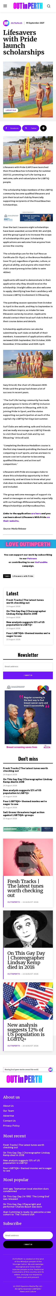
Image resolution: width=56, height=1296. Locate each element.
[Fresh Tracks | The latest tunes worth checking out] (28, 857)
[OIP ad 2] (28, 1069)
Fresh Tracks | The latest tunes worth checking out (25, 601)
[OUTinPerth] (6, 23)
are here (36, 513)
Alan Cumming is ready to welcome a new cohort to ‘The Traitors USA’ (27, 1213)
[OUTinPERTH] (28, 5)
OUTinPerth (16, 23)
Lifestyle (11, 110)
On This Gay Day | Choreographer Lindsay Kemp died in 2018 (26, 612)
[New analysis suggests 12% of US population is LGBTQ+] (28, 1001)
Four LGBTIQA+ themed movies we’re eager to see (28, 634)
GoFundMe (41, 562)
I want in (28, 675)
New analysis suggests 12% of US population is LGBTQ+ (25, 623)
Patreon (32, 558)
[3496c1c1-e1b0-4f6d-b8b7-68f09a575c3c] (28, 829)
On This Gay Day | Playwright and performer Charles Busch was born (22, 1205)
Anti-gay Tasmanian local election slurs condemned (26, 1190)
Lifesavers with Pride (23, 576)
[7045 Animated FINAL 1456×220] (28, 217)
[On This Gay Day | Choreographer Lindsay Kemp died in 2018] (28, 929)
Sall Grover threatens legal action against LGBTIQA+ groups (23, 813)
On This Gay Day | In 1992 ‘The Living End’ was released (26, 1197)
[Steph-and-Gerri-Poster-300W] (28, 717)
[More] (43, 128)
